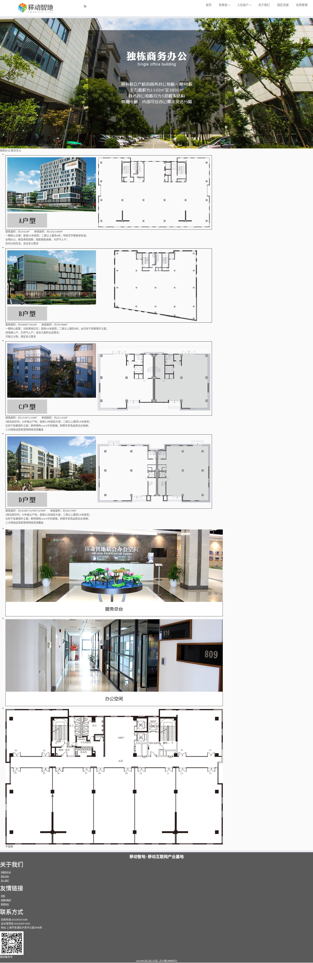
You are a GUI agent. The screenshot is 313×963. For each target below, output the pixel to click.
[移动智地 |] (36, 8)
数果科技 (5, 904)
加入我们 (5, 880)
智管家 (223, 5)
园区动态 (5, 876)
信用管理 (302, 5)
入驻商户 (243, 5)
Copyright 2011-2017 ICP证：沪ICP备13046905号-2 (156, 960)
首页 (209, 5)
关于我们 (264, 5)
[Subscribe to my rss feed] (86, 6)
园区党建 (283, 5)
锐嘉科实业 (6, 872)
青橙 (3, 896)
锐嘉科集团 (6, 900)
